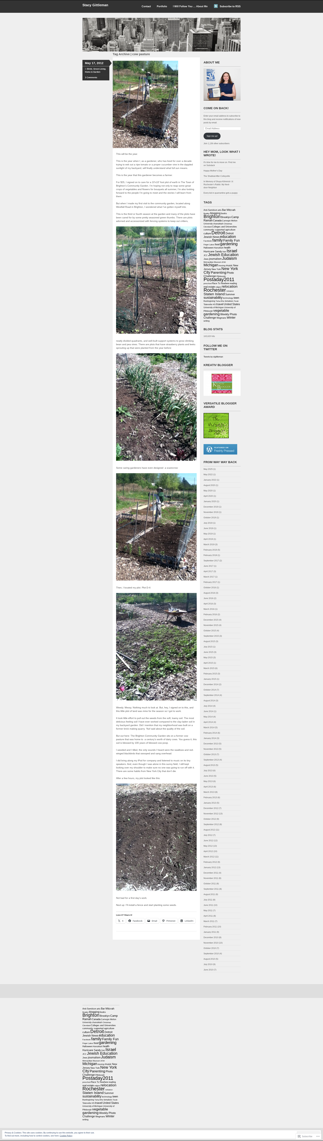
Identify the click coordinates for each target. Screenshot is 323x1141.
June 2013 (208, 776)
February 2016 (210, 614)
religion (218, 287)
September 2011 (211, 889)
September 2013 (211, 760)
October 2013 (210, 754)
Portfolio (162, 6)
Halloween (208, 247)
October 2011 (210, 883)
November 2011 (211, 878)
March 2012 (209, 857)
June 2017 (208, 566)
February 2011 (210, 927)
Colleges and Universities (224, 226)
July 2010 (208, 964)
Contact (146, 6)
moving (222, 265)
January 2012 (210, 867)
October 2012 (210, 819)
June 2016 (208, 598)
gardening (229, 244)
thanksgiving (209, 301)
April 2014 (208, 722)
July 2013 (208, 770)
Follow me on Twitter (215, 347)
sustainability (213, 297)
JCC (206, 255)
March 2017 (209, 577)
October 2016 (210, 587)
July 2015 (208, 647)
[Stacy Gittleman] (161, 51)
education (228, 236)
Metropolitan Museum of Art (215, 262)
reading (233, 283)
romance (230, 291)
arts (220, 210)
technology (228, 298)
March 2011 (209, 921)
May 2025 (208, 469)
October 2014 (210, 690)
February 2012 (210, 862)
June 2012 (208, 840)
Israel (232, 250)
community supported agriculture (219, 229)
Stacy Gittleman (95, 5)
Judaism (229, 258)
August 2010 (209, 959)
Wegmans (221, 318)
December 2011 (211, 873)
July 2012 (208, 835)
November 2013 (211, 749)
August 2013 (209, 765)
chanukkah (218, 224)
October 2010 (210, 948)
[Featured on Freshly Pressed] (220, 454)
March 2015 (209, 668)
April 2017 (208, 571)
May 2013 (208, 781)
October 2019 (210, 517)
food (217, 244)
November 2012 (211, 813)
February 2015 (210, 674)
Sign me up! (212, 136)
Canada (217, 220)
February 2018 (210, 555)
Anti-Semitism (210, 210)
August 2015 (209, 641)
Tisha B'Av (220, 301)
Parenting (218, 272)
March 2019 (209, 544)
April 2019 (208, 539)
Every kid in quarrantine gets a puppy (221, 193)
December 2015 (211, 620)
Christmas (228, 224)
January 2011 (210, 932)
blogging (215, 213)
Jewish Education (223, 254)
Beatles (207, 213)
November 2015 (211, 625)
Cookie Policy (66, 1136)
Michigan (211, 265)
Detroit (218, 232)
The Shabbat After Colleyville (217, 176)
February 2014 (210, 733)
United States (232, 304)
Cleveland (208, 227)
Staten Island (214, 294)
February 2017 (210, 582)
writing (207, 321)
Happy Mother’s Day (213, 171)
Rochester (215, 290)
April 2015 (208, 663)
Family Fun (231, 240)
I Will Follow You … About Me (190, 6)
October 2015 (210, 630)
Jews (206, 259)
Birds (89, 69)
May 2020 (208, 491)
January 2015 (210, 679)
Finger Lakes (209, 245)
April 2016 (208, 604)
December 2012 (211, 808)
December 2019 (211, 507)
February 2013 (210, 797)
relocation (230, 286)
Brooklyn (226, 217)
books (224, 213)
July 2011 (208, 900)
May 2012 (208, 846)
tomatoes (229, 301)
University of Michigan (214, 307)
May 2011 (208, 910)
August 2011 (209, 894)
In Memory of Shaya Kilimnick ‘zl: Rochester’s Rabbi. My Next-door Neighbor (219, 184)
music (229, 265)
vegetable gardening (216, 312)
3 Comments (91, 77)
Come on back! (216, 108)
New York (216, 269)
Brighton (212, 216)
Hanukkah (218, 248)
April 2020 (208, 496)
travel (219, 304)
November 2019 (211, 512)
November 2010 (211, 943)
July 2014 (208, 706)
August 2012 (209, 830)
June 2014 (208, 711)
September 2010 (211, 953)
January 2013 (210, 803)
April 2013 (208, 787)
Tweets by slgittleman (213, 357)
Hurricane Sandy (213, 251)
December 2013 (211, 743)
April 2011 (208, 916)
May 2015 (208, 657)
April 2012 (208, 851)
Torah (236, 301)
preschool (208, 283)
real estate (209, 286)
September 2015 (211, 636)
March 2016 (209, 609)
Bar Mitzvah (228, 210)
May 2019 (208, 534)
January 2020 (210, 501)
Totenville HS (210, 304)
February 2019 (210, 550)
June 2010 (208, 970)
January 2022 (210, 480)
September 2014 (211, 695)
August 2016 (209, 593)
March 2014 (209, 727)
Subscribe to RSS (230, 6)
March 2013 (209, 792)
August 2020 (209, 485)
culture (207, 233)
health (227, 247)
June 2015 (208, 652)
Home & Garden (92, 72)
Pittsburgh (221, 276)
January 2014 (210, 738)
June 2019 (208, 528)
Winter (231, 317)
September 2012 (211, 824)
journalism (215, 258)
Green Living (99, 69)
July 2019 (208, 523)
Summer (230, 294)
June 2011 (208, 905)
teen (236, 297)
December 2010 (211, 937)
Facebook (208, 241)
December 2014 (211, 684)
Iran (224, 251)
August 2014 (209, 700)
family (217, 240)
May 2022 (208, 474)
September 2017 (211, 560)
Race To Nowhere (220, 283)
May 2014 (208, 717)
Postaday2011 (219, 279)
